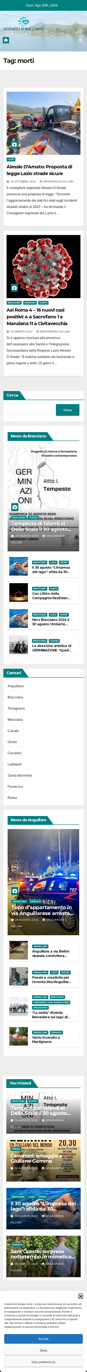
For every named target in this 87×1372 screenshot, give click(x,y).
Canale (13, 731)
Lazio (11, 159)
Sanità (43, 302)
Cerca (12, 395)
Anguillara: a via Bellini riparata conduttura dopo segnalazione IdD (51, 955)
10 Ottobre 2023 (24, 181)
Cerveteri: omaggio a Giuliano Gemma (36, 1158)
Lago (53, 562)
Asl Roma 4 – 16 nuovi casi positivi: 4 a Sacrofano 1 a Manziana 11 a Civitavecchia (37, 316)
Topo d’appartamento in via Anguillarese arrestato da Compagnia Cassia (43, 913)
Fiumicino (15, 786)
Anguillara (15, 686)
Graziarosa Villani (58, 181)
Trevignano (16, 708)
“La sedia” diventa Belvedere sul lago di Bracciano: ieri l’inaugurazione (50, 1019)
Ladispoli (15, 764)
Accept (43, 1339)
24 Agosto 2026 (27, 919)
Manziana (29, 302)
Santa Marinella (20, 775)
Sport (64, 562)
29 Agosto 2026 (27, 536)
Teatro (33, 517)
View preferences (43, 1362)
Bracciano (14, 302)
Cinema (16, 1149)
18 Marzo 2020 (22, 331)
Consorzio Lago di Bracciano (51, 1002)
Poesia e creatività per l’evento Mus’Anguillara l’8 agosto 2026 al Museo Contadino (51, 984)
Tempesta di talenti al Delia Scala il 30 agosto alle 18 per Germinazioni (40, 529)
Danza (53, 588)
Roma (12, 798)
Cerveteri (15, 753)
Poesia (65, 972)
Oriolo (12, 742)
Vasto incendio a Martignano (46, 1040)
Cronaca (35, 901)
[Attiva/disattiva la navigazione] (80, 40)
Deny (43, 1350)
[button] (81, 1296)
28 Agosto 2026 (27, 1168)
